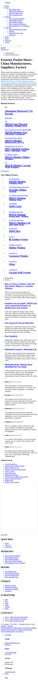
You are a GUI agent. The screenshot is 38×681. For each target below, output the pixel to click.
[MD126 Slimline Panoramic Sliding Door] (16, 212)
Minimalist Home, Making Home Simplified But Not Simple (18, 365)
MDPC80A (14, 231)
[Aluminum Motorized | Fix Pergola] (6, 107)
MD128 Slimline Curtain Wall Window (18, 166)
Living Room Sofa (11, 464)
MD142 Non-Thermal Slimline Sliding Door (16, 125)
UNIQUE (8, 28)
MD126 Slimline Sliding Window (17, 158)
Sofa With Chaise (10, 473)
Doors (7, 8)
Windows (8, 17)
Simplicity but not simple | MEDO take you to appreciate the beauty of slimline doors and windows (21, 305)
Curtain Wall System (20, 272)
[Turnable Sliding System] (19, 187)
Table (6, 605)
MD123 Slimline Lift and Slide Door (19, 224)
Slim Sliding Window (16, 20)
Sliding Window (17, 247)
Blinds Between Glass (16, 33)
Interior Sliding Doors (12, 468)
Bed (6, 601)
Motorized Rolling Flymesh (18, 29)
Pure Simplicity (11, 336)
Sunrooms (12, 35)
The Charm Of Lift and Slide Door (19, 323)
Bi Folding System (18, 239)
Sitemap (10, 626)
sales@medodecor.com (12, 643)
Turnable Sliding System (17, 191)
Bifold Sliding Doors (11, 475)
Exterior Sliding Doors (8, 631)
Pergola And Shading (12, 589)
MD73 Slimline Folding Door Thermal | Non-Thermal (17, 151)
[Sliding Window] (15, 245)
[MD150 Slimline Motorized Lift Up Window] (13, 138)
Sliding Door (9, 480)
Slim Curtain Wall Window (17, 24)
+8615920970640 (10, 652)
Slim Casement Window (16, 18)
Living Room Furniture (8, 83)
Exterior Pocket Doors (12, 482)
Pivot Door (19, 631)
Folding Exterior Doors (24, 630)
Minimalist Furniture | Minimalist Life (20, 349)
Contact (7, 42)
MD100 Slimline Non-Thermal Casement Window (16, 134)
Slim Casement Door (15, 15)
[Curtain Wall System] (13, 270)
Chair (6, 603)
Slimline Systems (10, 585)
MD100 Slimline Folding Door (17, 182)
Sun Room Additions (29, 628)
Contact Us (8, 547)
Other (12, 264)
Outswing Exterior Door (8, 630)
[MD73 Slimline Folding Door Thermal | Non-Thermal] (14, 146)
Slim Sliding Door (15, 9)
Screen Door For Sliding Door (14, 466)
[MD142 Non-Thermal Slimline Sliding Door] (6, 121)
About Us (8, 40)
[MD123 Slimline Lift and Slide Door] (16, 220)
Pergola (11, 31)
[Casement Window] (13, 253)
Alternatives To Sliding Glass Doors (16, 477)
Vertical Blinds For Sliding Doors (11, 628)
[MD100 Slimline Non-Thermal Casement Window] (18, 130)
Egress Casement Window (13, 478)
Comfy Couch (9, 471)
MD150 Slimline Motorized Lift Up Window (14, 142)
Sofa (6, 599)
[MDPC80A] (13, 228)
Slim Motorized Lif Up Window (19, 26)
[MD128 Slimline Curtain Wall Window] (6, 163)
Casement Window (18, 256)
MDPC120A (15, 206)
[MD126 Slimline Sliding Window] (11, 154)
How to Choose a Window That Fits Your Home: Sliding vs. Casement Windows (20, 286)
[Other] (12, 261)
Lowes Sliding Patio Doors (24, 83)
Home (7, 6)
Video (7, 37)
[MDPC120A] (13, 204)
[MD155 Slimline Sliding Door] (18, 195)
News (7, 38)
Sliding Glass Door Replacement (15, 469)
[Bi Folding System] (12, 237)
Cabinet (7, 607)
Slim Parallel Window (16, 22)
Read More (8, 118)
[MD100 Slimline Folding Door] (14, 179)
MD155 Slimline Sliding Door (17, 199)
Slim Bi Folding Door (16, 13)
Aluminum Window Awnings (24, 81)
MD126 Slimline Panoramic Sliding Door (18, 216)
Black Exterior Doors (7, 81)
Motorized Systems (11, 587)
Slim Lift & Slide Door (16, 11)
